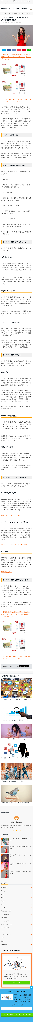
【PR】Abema (15, 101)
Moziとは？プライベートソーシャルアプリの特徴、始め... (15, 758)
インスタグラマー (6, 921)
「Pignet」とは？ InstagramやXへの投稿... (13, 781)
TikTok (3, 907)
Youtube (4, 918)
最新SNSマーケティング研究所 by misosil (14, 8)
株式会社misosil (17, 822)
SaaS (3, 901)
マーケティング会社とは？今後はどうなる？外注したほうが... (16, 700)
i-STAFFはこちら (6, 572)
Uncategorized (6, 911)
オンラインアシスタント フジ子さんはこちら (15, 545)
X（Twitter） (5, 914)
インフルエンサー (6, 924)
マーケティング (6, 934)
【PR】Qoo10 (5, 101)
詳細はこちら (16, 982)
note (2, 897)
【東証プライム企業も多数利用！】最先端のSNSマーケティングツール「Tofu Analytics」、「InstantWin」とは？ (16, 57)
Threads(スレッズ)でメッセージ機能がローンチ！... (15, 720)
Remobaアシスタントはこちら (10, 515)
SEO (2, 904)
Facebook (4, 887)
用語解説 (4, 944)
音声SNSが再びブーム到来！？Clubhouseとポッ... (15, 739)
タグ (2, 931)
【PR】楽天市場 (6, 99)
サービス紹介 (6, 22)
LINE (2, 894)
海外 (2, 941)
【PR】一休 (27, 99)
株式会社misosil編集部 (16, 22)
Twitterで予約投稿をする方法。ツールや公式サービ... (15, 802)
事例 (2, 938)
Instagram (4, 891)
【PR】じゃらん (17, 99)
